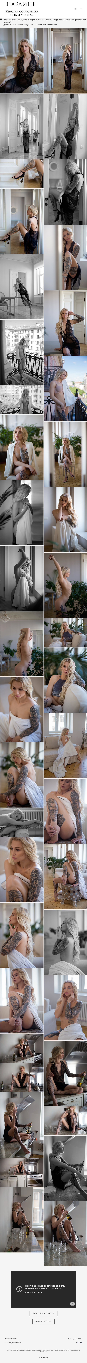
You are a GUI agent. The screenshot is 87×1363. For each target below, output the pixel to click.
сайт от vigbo (43, 1357)
